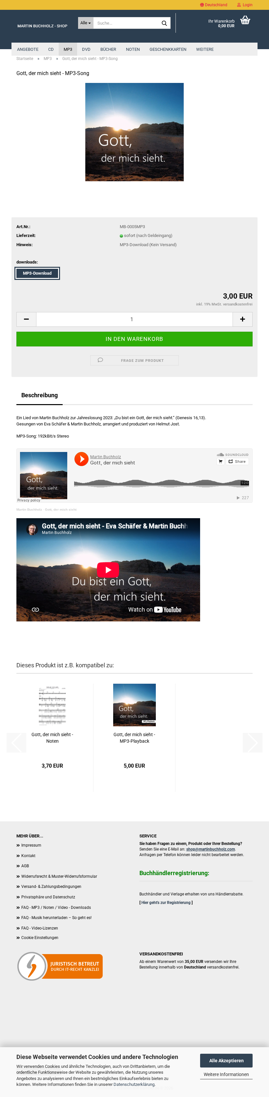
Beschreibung (39, 395)
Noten (133, 49)
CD (51, 49)
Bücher (108, 49)
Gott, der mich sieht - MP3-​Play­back (134, 738)
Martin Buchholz (29, 509)
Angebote (27, 49)
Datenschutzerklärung (134, 1084)
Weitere (205, 49)
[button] (213, 5)
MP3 (68, 49)
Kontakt (28, 855)
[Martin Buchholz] (42, 26)
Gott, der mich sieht (60, 509)
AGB (25, 866)
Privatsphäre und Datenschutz (48, 897)
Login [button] (247, 5)
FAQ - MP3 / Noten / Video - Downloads (56, 907)
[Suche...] (164, 23)
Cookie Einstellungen (39, 937)
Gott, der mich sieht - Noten (52, 738)
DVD (86, 49)
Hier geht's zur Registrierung (166, 902)
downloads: (27, 262)
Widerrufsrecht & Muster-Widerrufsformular (59, 876)
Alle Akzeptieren (226, 1060)
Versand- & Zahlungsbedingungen (51, 886)
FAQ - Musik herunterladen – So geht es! (56, 917)
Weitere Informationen (226, 1074)
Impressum (31, 845)
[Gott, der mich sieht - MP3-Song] (134, 131)
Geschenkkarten (168, 49)
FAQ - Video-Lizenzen (39, 928)
